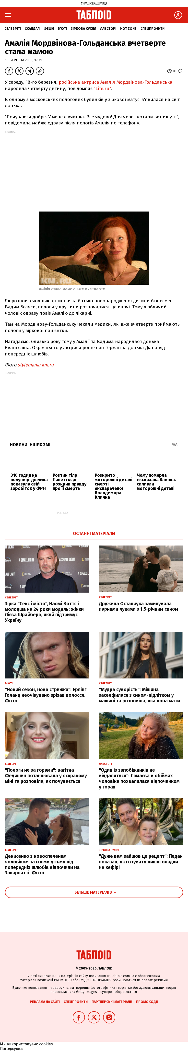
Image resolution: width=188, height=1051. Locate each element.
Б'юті (62, 29)
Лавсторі (108, 29)
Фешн (49, 29)
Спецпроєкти (152, 29)
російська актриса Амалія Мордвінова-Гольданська (115, 82)
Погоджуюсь (11, 1048)
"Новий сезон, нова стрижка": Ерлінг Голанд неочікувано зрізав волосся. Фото (45, 695)
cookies (46, 1044)
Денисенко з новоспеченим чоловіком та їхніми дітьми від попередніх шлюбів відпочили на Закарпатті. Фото (42, 864)
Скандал (32, 29)
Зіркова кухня (83, 29)
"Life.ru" (102, 88)
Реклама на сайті (45, 1002)
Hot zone (128, 29)
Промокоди (147, 1002)
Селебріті (12, 29)
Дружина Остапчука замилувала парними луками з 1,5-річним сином (138, 606)
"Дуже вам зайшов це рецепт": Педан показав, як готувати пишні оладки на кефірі (141, 861)
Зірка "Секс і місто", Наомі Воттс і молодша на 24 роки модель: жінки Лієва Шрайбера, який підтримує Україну (44, 612)
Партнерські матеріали (112, 1002)
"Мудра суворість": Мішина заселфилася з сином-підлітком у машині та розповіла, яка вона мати (139, 695)
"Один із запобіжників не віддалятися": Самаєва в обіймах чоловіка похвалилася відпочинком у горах (139, 778)
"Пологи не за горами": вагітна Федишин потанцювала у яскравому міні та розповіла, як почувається (46, 775)
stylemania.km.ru (36, 365)
